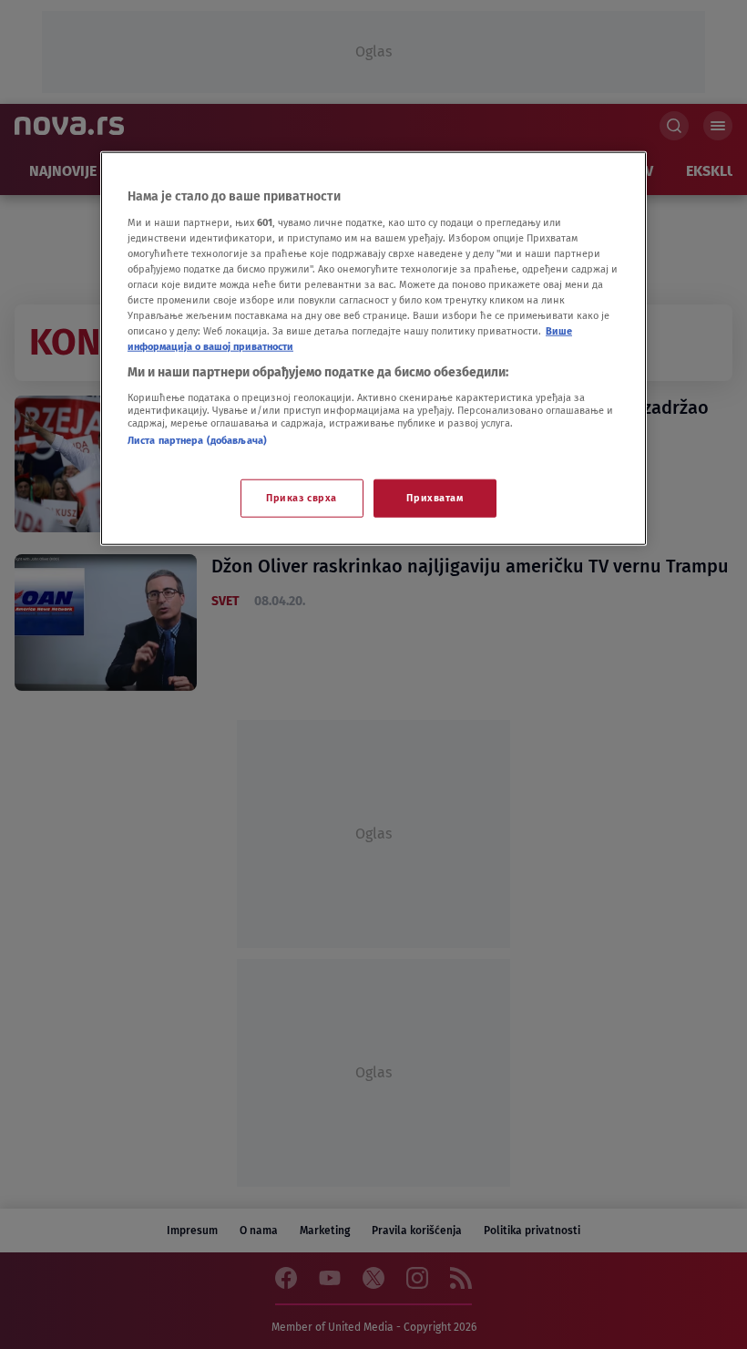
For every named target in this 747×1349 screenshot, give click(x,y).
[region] (373, 348)
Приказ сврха (301, 497)
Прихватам (434, 497)
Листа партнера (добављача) (197, 439)
